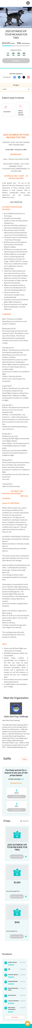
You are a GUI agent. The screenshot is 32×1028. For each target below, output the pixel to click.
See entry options (17, 857)
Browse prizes (16, 783)
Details (24, 759)
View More (14, 1017)
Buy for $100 (17, 810)
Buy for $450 (17, 796)
